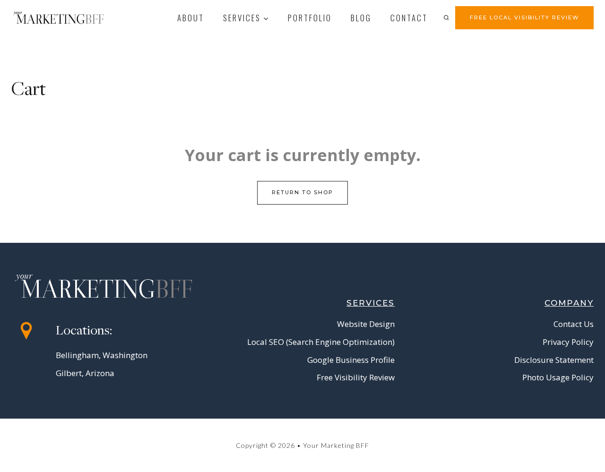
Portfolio (310, 18)
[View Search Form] (446, 17)
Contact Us (573, 323)
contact (409, 18)
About (190, 18)
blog (361, 18)
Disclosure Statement (554, 359)
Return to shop (302, 192)
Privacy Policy (568, 341)
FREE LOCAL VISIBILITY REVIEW (524, 17)
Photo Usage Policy (558, 377)
